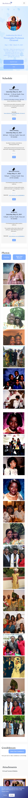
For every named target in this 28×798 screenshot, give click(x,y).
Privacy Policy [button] (5, 791)
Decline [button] (5, 795)
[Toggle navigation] (24, 3)
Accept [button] (12, 795)
